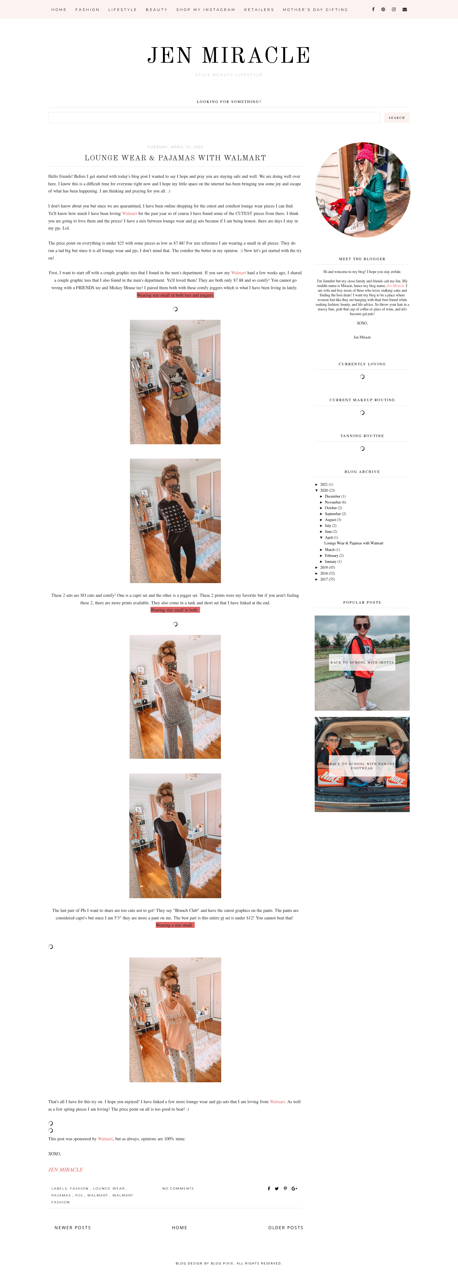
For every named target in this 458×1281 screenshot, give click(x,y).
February (331, 555)
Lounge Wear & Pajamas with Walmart (175, 158)
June (328, 531)
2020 (324, 490)
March (330, 549)
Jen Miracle (229, 57)
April (329, 537)
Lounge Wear (109, 1188)
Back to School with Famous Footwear (362, 766)
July (328, 525)
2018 (324, 573)
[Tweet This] (278, 1188)
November (333, 501)
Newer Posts (73, 1227)
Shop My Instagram (206, 9)
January (330, 561)
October (331, 507)
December (332, 496)
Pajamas (62, 1195)
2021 (324, 484)
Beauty (157, 9)
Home (59, 9)
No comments (178, 1188)
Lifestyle (122, 9)
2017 (324, 579)
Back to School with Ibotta (362, 662)
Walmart (98, 1195)
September (333, 513)
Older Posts (286, 1227)
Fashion (87, 9)
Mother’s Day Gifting (316, 9)
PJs (79, 1195)
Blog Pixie (222, 1263)
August (330, 519)
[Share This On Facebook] (269, 1188)
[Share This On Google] (295, 1188)
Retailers (259, 9)
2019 (324, 567)
